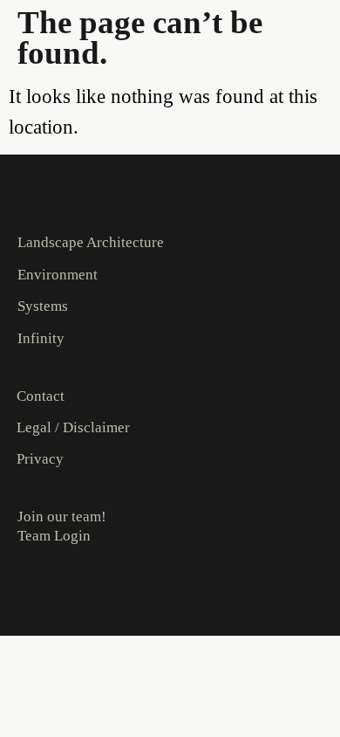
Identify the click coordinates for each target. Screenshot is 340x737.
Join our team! (61, 516)
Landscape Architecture (90, 242)
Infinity (41, 338)
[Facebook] (91, 593)
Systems (42, 306)
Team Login (54, 535)
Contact (41, 396)
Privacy (40, 459)
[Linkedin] (58, 593)
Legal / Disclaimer (73, 427)
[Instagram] (25, 593)
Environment (57, 274)
